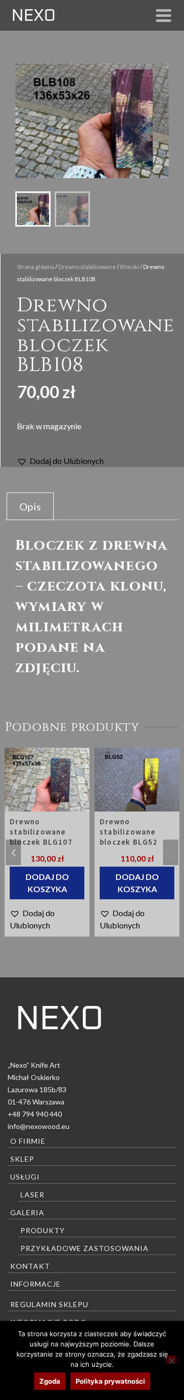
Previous (13, 852)
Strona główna (35, 266)
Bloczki (129, 266)
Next (170, 852)
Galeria (27, 1212)
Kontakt (30, 1266)
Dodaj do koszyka (50, 883)
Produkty (42, 1230)
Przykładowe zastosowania (84, 1248)
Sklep (22, 1159)
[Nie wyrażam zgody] (171, 1359)
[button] (60, 461)
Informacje (35, 1284)
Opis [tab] (30, 506)
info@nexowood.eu (39, 1126)
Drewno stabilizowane (87, 266)
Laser (32, 1194)
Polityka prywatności (110, 1381)
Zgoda (49, 1381)
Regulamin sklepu (49, 1304)
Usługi (25, 1176)
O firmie (27, 1141)
